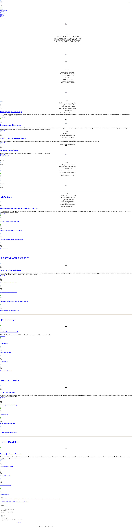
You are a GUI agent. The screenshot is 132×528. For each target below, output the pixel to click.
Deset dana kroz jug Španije (6, 466)
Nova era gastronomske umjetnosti (8, 282)
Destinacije (2, 12)
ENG (129, 2)
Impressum (2, 17)
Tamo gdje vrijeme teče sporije (11, 112)
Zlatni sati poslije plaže (5, 352)
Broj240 (1, 164)
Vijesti (1, 7)
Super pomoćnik (4, 248)
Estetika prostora (4, 343)
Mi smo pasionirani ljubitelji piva (7, 423)
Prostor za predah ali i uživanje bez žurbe (10, 310)
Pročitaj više (2, 117)
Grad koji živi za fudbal (5, 475)
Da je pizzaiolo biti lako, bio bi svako (8, 292)
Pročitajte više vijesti (4, 155)
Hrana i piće (14, 498)
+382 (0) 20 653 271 (4, 501)
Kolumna (2, 15)
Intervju (1, 14)
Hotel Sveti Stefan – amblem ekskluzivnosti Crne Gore (19, 208)
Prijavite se (19, 522)
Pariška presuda (4, 414)
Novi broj (2, 160)
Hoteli (1, 9)
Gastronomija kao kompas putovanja (8, 405)
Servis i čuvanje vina (7, 392)
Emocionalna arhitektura (6, 370)
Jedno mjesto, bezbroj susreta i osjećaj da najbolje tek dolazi (14, 301)
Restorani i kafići (3, 10)
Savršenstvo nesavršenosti (9, 150)
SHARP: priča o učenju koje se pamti (13, 138)
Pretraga (26, 498)
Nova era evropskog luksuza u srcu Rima (9, 221)
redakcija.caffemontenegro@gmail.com (22, 501)
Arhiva (1, 16)
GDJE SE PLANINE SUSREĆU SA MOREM (11, 230)
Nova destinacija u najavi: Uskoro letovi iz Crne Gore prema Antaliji (49, 498)
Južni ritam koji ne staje (5, 485)
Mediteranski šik (4, 361)
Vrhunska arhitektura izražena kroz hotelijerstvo (11, 239)
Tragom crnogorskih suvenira (10, 125)
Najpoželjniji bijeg (4, 494)
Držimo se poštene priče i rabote (11, 270)
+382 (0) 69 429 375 (11, 501)
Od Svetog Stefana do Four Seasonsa (8, 432)
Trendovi (2, 11)
